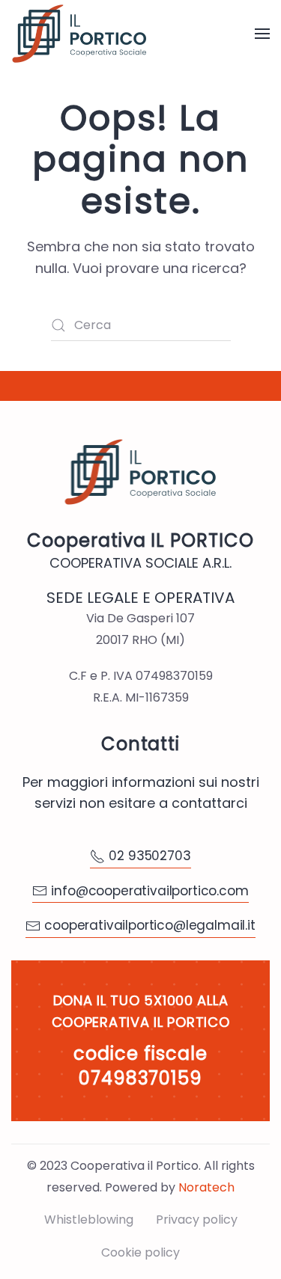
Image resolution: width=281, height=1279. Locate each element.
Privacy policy (197, 1219)
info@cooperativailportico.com (149, 891)
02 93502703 (149, 856)
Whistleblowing (88, 1219)
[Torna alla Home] (79, 33)
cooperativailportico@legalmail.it (149, 925)
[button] (262, 33)
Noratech (206, 1187)
